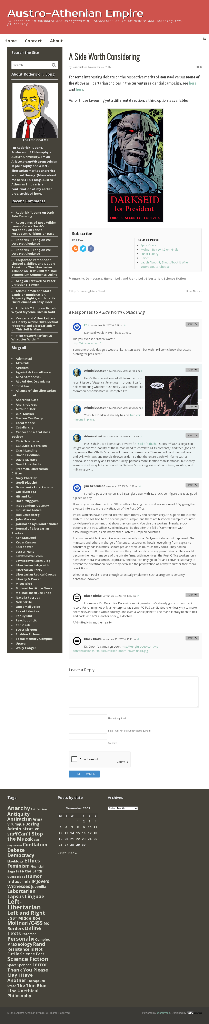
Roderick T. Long (28, 212)
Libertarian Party (29, 570)
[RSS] (75, 249)
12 (60, 833)
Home (10, 41)
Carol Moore (25, 423)
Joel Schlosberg (28, 515)
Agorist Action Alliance (33, 372)
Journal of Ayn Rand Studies (37, 524)
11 (95, 827)
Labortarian (21, 891)
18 (95, 833)
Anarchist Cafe (27, 400)
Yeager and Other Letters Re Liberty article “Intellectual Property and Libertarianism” (34, 322)
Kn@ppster (24, 547)
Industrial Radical (29, 510)
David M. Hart (26, 459)
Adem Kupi (24, 358)
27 (66, 844)
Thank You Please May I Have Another (27, 975)
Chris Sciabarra (27, 441)
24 (89, 839)
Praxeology (19, 944)
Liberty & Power (28, 579)
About (56, 41)
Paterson (29, 934)
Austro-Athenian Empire (75, 13)
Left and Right (126, 278)
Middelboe (29, 918)
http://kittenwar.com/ (87, 343)
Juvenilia (38, 886)
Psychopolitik (26, 620)
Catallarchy (24, 427)
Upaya (21, 643)
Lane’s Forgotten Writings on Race (32, 231)
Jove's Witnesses (28, 883)
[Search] (54, 65)
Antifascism (39, 809)
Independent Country (32, 505)
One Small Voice (28, 607)
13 (66, 833)
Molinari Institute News (34, 588)
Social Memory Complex (34, 639)
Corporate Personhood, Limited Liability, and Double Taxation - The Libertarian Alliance (33, 265)
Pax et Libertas (27, 611)
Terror (39, 964)
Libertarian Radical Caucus (36, 574)
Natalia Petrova (28, 597)
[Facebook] (91, 249)
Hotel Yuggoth (27, 501)
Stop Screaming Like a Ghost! (88, 291)
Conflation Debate (27, 847)
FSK (87, 325)
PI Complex (40, 939)
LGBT (12, 918)
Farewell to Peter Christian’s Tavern (33, 283)
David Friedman (28, 455)
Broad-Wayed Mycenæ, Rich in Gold (34, 310)
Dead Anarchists (28, 464)
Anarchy (78, 278)
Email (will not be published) (129, 730)
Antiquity (18, 814)
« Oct (62, 853)
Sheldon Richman (28, 634)
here (193, 83)
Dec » (72, 853)
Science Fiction (175, 278)
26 (60, 844)
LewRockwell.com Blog (33, 561)
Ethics (32, 860)
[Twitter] (83, 249)
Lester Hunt (25, 551)
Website (112, 742)
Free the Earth (29, 871)
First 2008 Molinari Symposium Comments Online (34, 273)
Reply (190, 324)
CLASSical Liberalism (31, 446)
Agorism (22, 368)
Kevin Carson (26, 542)
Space (12, 965)
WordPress (163, 1013)
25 (95, 839)
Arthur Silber (26, 409)
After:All (22, 363)
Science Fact (32, 954)
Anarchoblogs (26, 404)
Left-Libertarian (150, 278)
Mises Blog (24, 583)
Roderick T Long (28, 240)
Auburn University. (25, 157)
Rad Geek (23, 625)
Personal (18, 938)
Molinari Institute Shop (33, 593)
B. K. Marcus (25, 414)
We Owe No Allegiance (31, 241)
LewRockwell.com (29, 556)
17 (89, 833)
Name (117, 718)
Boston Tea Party (29, 418)
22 (78, 839)
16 (84, 833)
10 (89, 827)
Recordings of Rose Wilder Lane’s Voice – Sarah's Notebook (33, 226)
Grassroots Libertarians (34, 487)
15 (78, 833)
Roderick (78, 67)
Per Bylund (24, 616)
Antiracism (19, 819)
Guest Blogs (16, 877)
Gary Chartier (26, 478)
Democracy (94, 278)
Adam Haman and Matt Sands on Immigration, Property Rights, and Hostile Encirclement (33, 296)
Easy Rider (44, 302)
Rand (39, 944)
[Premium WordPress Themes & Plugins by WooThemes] (194, 1013)
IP (33, 881)
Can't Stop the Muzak (25, 836)
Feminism (18, 866)
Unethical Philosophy (23, 993)
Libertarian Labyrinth (32, 565)
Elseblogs (15, 861)
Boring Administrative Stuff (23, 829)
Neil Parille (24, 602)
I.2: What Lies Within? (31, 337)
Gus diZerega (26, 492)
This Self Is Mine (28, 329)
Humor (109, 278)
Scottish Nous (27, 629)
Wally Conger (26, 648)
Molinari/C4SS (25, 922)
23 (84, 839)
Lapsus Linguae (25, 896)
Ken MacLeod (26, 537)
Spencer (24, 965)
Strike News (193, 291)
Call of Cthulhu (147, 444)
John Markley (26, 519)
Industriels (19, 881)
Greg (19, 281)
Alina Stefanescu (28, 377)
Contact (33, 41)
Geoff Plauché (26, 482)
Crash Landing (26, 450)
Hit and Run (24, 496)
